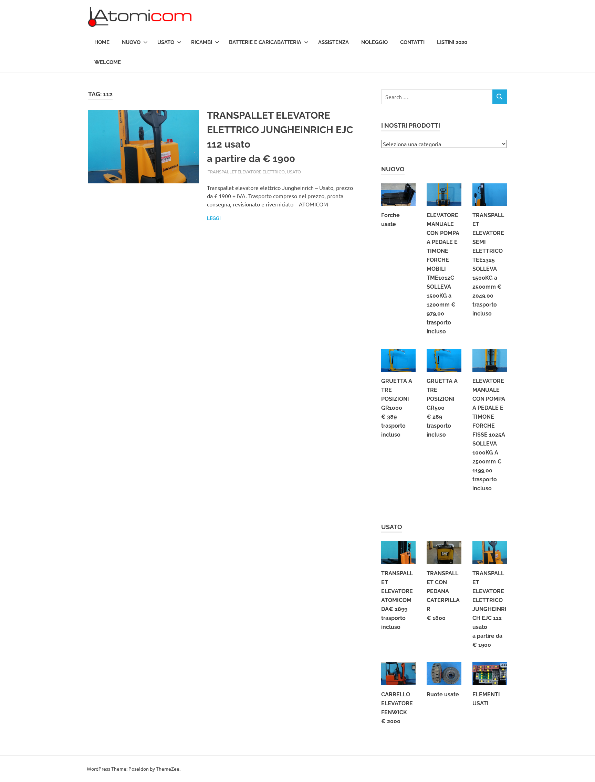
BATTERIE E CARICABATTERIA (265, 42)
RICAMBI (201, 42)
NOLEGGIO (374, 42)
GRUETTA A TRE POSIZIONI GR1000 (396, 408)
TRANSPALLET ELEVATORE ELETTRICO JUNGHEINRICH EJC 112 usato (489, 609)
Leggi (214, 218)
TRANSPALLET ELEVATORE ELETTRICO (246, 171)
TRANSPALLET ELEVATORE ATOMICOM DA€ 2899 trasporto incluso (397, 600)
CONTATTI (412, 42)
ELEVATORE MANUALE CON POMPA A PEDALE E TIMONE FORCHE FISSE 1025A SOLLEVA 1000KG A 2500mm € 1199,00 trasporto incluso (488, 435)
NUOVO (131, 42)
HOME (101, 42)
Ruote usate (443, 694)
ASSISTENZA (333, 42)
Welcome (107, 62)
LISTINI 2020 (452, 42)
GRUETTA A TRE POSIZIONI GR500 (442, 408)
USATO (165, 42)
